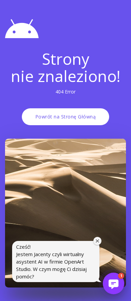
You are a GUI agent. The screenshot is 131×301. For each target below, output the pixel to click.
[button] (113, 283)
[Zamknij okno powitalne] (97, 241)
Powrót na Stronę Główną (65, 116)
